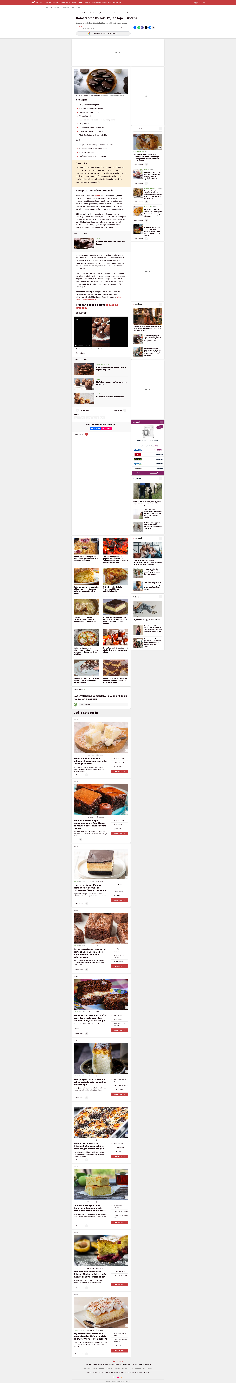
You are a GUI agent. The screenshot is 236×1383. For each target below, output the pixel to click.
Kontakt (111, 1372)
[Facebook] (113, 1377)
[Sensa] (124, 1368)
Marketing (142, 1372)
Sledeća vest (118, 410)
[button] (126, 27)
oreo (83, 418)
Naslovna (79, 13)
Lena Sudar (79, 27)
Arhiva (147, 1372)
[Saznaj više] (160, 304)
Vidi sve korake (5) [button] (119, 771)
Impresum (89, 1372)
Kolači (92, 13)
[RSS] (122, 1377)
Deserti (86, 13)
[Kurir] (95, 1368)
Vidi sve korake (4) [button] (119, 833)
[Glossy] (149, 1368)
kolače (97, 196)
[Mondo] (87, 1368)
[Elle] (131, 1368)
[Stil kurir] (144, 1368)
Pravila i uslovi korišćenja (100, 1372)
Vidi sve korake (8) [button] (119, 900)
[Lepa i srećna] (117, 1368)
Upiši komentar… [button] (85, 705)
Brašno (95, 418)
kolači (76, 418)
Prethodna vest (85, 410)
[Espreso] (101, 1368)
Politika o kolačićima (120, 1372)
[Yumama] (109, 1368)
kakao (89, 418)
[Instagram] (118, 1377)
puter (102, 418)
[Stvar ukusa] (37, 2)
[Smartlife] (138, 1368)
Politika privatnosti (132, 1372)
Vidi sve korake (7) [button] (119, 1156)
